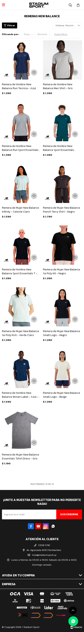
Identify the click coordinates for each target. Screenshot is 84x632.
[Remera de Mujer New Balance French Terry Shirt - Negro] (62, 183)
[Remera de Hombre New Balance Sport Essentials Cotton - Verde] (62, 121)
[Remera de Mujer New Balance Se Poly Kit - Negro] (62, 245)
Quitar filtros (60, 34)
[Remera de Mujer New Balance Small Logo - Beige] (62, 368)
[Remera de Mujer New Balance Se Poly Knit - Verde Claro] (21, 306)
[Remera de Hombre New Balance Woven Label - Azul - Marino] (21, 368)
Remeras (42, 34)
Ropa (27, 34)
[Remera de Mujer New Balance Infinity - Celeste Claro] (21, 183)
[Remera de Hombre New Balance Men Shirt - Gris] (62, 60)
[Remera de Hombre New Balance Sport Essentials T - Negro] (21, 245)
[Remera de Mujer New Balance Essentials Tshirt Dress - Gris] (21, 430)
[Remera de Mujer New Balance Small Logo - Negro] (62, 306)
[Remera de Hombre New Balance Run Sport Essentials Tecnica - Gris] (21, 121)
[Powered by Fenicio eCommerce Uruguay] (76, 627)
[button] (70, 5)
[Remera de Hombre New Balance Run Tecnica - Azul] (21, 60)
